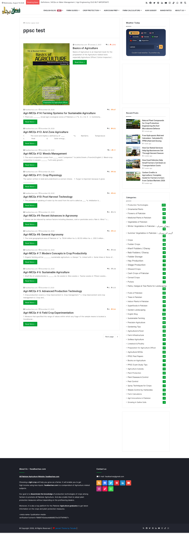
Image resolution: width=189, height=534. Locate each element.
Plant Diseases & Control (138, 377)
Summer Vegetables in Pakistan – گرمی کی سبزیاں (150, 233)
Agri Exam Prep (111, 10)
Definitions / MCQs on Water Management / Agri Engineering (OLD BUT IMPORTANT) (75, 2)
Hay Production (135, 260)
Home (27, 23)
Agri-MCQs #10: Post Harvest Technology (48, 196)
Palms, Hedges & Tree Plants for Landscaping (147, 286)
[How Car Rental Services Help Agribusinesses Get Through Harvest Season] (133, 151)
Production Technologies (138, 205)
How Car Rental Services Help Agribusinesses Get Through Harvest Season (153, 150)
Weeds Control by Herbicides (140, 390)
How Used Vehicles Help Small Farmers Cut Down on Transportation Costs (154, 163)
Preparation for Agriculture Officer (142, 348)
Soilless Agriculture (136, 339)
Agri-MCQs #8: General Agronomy (43, 234)
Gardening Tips (134, 327)
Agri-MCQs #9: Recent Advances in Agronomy (50, 215)
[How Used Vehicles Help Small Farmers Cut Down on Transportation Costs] (133, 163)
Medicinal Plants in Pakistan (139, 218)
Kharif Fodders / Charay (139, 248)
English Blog (52, 10)
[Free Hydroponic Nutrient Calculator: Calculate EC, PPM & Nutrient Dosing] (133, 139)
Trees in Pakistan (135, 297)
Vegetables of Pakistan (137, 222)
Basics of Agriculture (85, 48)
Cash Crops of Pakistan (138, 273)
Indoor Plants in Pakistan (138, 301)
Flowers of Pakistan (137, 213)
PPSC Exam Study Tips (137, 365)
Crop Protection (91, 10)
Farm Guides (72, 10)
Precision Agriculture (136, 322)
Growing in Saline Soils (137, 402)
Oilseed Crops (134, 269)
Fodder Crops (134, 244)
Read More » (80, 62)
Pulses (131, 281)
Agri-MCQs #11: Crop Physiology (42, 175)
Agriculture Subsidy (136, 369)
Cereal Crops (134, 277)
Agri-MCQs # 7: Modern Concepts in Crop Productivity (55, 253)
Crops (130, 240)
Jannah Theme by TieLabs (65, 528)
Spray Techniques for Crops (139, 386)
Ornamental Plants (135, 209)
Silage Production (137, 265)
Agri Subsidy (151, 10)
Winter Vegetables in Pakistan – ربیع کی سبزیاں (148, 226)
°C (161, 47)
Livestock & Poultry (136, 344)
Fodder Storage (135, 256)
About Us (179, 10)
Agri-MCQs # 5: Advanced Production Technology (52, 291)
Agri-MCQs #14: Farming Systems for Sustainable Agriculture (59, 113)
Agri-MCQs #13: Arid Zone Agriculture (45, 132)
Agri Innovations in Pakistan (139, 398)
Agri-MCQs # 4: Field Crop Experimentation (48, 312)
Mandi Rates (166, 10)
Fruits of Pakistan (135, 293)
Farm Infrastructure (136, 335)
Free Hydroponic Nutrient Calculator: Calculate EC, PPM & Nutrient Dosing (153, 138)
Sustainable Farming (136, 318)
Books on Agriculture (137, 360)
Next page (109, 337)
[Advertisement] (146, 84)
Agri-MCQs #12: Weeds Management (45, 153)
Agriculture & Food (135, 331)
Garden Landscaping (136, 310)
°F (157, 47)
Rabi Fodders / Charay (138, 252)
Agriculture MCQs (135, 352)
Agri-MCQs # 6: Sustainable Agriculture (46, 272)
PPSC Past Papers (135, 356)
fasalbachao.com (81, 45)
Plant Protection (134, 373)
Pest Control (133, 381)
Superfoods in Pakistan (137, 306)
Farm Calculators (131, 10)
